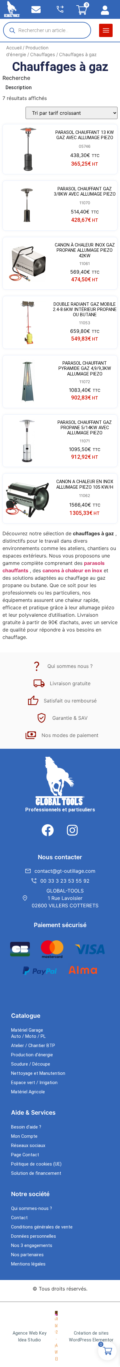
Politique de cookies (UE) (36, 1164)
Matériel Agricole (28, 1092)
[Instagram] (72, 830)
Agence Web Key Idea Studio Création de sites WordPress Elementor (63, 1337)
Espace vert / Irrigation (34, 1082)
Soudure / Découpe (30, 1064)
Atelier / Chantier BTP (33, 1045)
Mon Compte (24, 1136)
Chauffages (42, 54)
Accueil (14, 48)
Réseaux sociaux (28, 1145)
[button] (105, 30)
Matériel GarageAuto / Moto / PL (28, 1033)
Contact (19, 1217)
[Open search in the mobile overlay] (47, 30)
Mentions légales (28, 1264)
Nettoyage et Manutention (38, 1073)
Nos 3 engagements (31, 1245)
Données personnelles (33, 1236)
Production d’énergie (32, 1055)
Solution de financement (36, 1173)
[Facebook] (47, 830)
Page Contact (25, 1155)
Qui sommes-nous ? (31, 1208)
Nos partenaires (27, 1254)
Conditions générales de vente (42, 1227)
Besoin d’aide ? (26, 1127)
